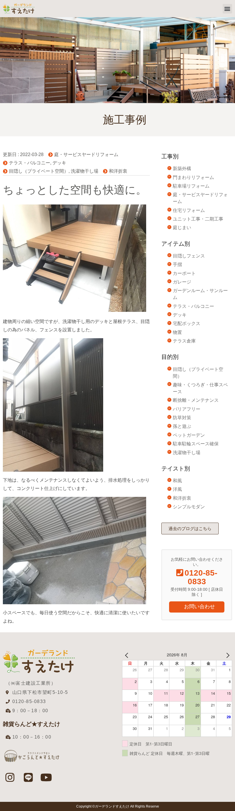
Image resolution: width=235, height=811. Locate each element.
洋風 (177, 489)
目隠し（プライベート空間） (38, 171)
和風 (177, 480)
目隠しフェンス (189, 255)
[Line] (28, 777)
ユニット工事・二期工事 (198, 218)
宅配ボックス (186, 323)
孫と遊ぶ (182, 426)
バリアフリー (186, 409)
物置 (177, 332)
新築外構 (182, 168)
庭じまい (182, 227)
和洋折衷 (118, 171)
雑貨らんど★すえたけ (31, 724)
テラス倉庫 (184, 340)
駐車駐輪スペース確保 (196, 443)
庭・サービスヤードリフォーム (86, 154)
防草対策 (182, 417)
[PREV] (127, 655)
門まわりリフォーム (193, 177)
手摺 (177, 264)
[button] (227, 8)
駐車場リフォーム (191, 186)
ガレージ (182, 281)
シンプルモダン (189, 506)
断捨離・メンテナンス (196, 400)
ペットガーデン (189, 435)
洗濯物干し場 (84, 171)
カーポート (184, 273)
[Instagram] (10, 777)
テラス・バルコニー (29, 162)
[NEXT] (226, 655)
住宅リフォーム (189, 210)
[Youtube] (46, 777)
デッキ (59, 162)
